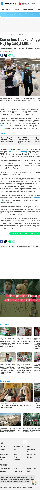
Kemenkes (4, 126)
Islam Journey (28, 9)
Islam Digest (31, 449)
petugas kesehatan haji (17, 152)
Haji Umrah (6, 9)
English (29, 457)
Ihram (6, 35)
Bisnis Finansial (31, 454)
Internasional (4, 454)
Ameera (2, 446)
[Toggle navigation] (2, 3)
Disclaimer (3, 471)
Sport (29, 452)
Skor (28, 446)
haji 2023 (11, 246)
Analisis (16, 452)
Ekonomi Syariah (18, 446)
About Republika (5, 468)
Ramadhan (17, 459)
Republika (4, 14)
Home (1, 35)
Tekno (15, 454)
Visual (15, 457)
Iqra (15, 449)
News (17, 9)
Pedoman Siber (31, 468)
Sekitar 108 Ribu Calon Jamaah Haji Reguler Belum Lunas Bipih (24, 140)
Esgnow (2, 457)
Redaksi (16, 468)
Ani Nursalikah (7, 51)
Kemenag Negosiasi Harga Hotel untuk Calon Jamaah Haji (7, 139)
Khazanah (3, 449)
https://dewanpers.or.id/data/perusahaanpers (15, 481)
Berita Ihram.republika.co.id (17, 35)
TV (1, 459)
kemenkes (3, 246)
